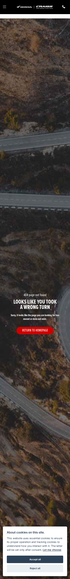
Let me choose (52, 549)
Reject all (35, 568)
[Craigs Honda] (35, 7)
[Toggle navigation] (4, 7)
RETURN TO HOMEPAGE (35, 330)
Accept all (35, 559)
